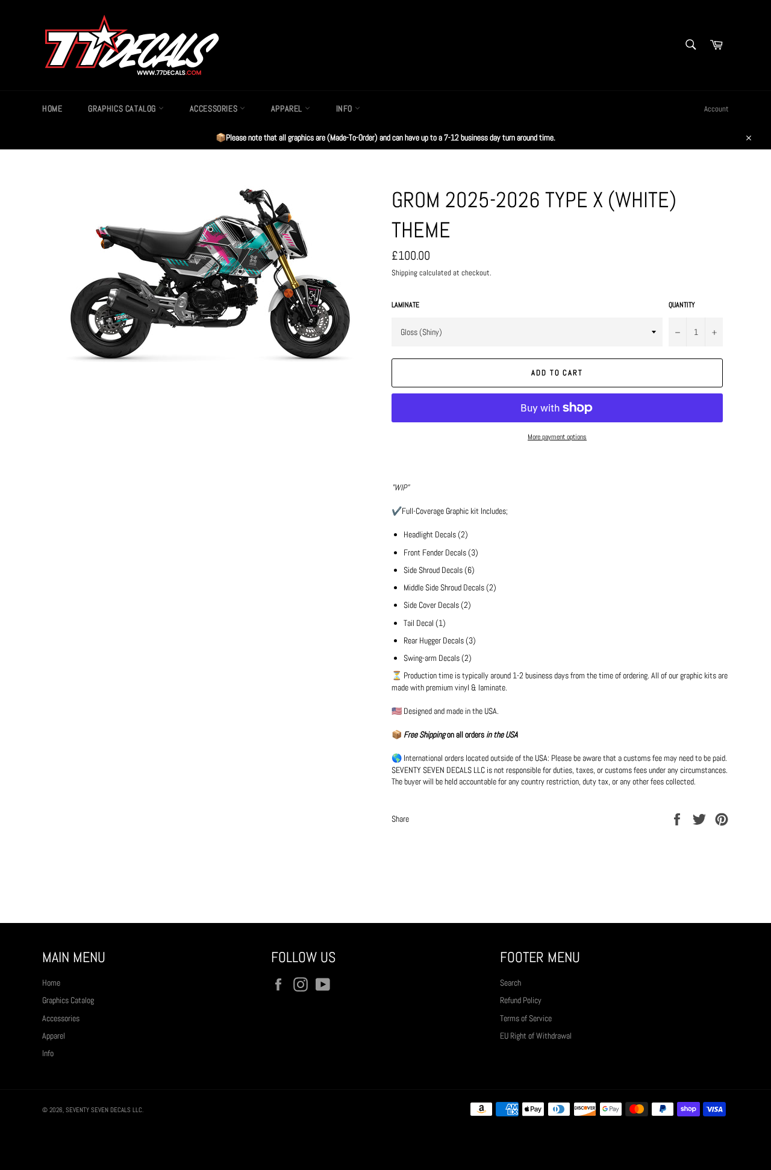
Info (345, 108)
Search (510, 982)
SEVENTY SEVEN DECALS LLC (104, 1110)
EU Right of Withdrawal (536, 1035)
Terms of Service (526, 1018)
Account (716, 109)
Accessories (215, 108)
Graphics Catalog (123, 108)
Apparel (288, 108)
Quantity (682, 305)
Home (52, 108)
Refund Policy (521, 1000)
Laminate (405, 305)
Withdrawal (385, 1142)
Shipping (404, 272)
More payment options (557, 437)
